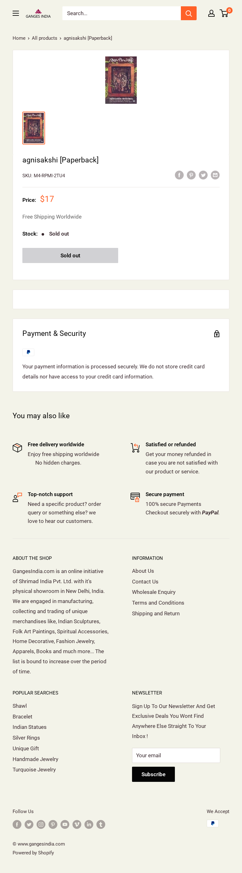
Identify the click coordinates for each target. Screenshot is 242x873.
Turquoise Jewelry (34, 769)
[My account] (211, 13)
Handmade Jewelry (35, 759)
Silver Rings (26, 738)
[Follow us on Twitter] (29, 824)
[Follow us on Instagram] (41, 824)
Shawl (20, 706)
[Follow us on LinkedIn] (88, 824)
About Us (143, 571)
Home (19, 38)
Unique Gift (26, 748)
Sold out (70, 255)
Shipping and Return (156, 613)
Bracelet (22, 716)
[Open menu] (16, 13)
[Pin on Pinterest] (191, 175)
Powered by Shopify (33, 853)
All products (44, 38)
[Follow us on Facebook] (17, 824)
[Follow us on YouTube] (64, 824)
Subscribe (153, 774)
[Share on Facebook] (179, 175)
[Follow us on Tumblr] (100, 824)
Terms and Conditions (158, 603)
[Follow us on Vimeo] (76, 824)
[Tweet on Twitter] (203, 175)
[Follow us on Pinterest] (53, 824)
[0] (224, 13)
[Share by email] (215, 175)
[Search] (189, 13)
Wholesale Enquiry (154, 592)
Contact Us (145, 581)
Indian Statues (30, 727)
